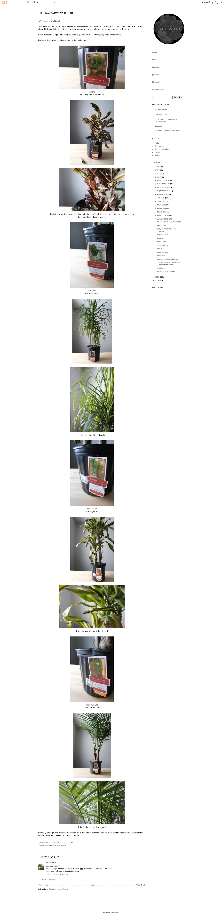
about (154, 52)
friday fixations (162, 252)
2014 (157, 167)
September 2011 (164, 191)
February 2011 (163, 215)
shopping (62, 845)
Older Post (140, 885)
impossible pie (162, 245)
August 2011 (162, 194)
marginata (92, 291)
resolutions (161, 268)
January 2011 (162, 219)
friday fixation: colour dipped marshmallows (166, 120)
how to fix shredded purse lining (167, 131)
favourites (161, 238)
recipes (157, 155)
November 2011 (163, 184)
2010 (157, 277)
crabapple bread (161, 114)
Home (92, 885)
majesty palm (92, 705)
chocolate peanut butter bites (168, 259)
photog (47, 845)
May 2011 (161, 205)
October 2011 (162, 187)
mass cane (92, 509)
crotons (92, 92)
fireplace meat (162, 235)
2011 (157, 177)
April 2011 (161, 208)
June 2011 (161, 201)
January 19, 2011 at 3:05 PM (57, 874)
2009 (157, 280)
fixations (158, 152)
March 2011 (162, 212)
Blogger (116, 912)
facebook (156, 67)
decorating (159, 146)
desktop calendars (162, 149)
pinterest (155, 75)
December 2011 (163, 180)
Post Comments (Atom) (58, 889)
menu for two (162, 225)
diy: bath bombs (161, 110)
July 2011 (161, 198)
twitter (154, 60)
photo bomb (161, 256)
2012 (157, 174)
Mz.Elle (49, 863)
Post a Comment (49, 880)
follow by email (158, 89)
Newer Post (43, 885)
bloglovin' (155, 82)
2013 (157, 170)
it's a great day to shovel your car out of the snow (168, 263)
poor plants (49, 20)
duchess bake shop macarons (169, 222)
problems (54, 845)
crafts (157, 143)
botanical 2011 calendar (166, 272)
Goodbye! (158, 126)
